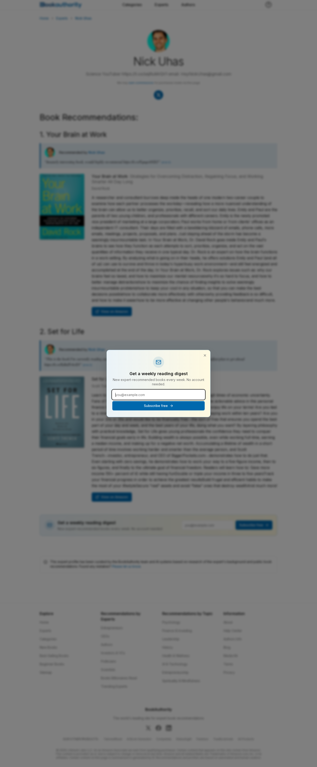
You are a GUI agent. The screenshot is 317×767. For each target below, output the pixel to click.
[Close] (205, 355)
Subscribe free (156, 406)
